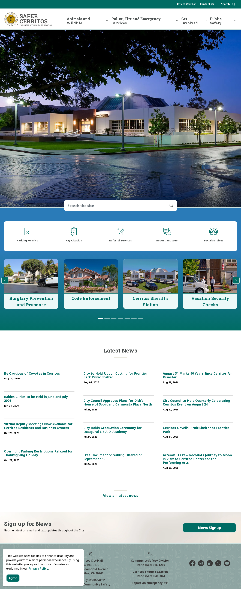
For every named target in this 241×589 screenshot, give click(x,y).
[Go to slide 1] (100, 318)
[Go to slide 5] (127, 318)
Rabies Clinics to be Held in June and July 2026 (36, 399)
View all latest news (120, 495)
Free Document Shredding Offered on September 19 (113, 457)
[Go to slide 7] (140, 318)
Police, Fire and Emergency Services (136, 20)
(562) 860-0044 (155, 576)
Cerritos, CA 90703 (90, 573)
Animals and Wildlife (78, 20)
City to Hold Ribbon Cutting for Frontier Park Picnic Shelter (115, 375)
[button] (171, 205)
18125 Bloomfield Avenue (90, 569)
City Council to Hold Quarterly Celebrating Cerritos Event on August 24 (196, 403)
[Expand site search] (228, 4)
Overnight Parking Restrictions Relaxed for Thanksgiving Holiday (38, 453)
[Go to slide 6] (134, 318)
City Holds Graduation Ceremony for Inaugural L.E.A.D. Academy (112, 430)
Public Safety (216, 20)
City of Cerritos (186, 4)
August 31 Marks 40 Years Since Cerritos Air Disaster (197, 375)
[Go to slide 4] (120, 318)
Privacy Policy (38, 568)
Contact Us (207, 4)
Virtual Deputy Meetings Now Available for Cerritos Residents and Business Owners (38, 426)
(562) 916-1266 (155, 565)
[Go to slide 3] (113, 318)
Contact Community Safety (90, 584)
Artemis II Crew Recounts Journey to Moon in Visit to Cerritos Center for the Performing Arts (197, 459)
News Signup (209, 528)
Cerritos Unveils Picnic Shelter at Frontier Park (196, 430)
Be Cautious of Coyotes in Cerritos (32, 373)
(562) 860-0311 (96, 580)
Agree (13, 578)
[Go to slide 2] (107, 318)
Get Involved (189, 20)
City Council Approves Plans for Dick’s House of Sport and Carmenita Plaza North (117, 403)
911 (166, 583)
